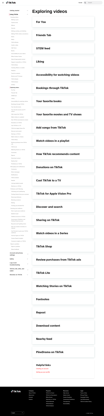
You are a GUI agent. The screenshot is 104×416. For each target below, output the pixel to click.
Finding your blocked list (17, 205)
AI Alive (13, 84)
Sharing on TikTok (15, 134)
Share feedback (15, 249)
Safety (12, 259)
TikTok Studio (14, 79)
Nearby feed (14, 161)
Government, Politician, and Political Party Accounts (18, 220)
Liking (12, 98)
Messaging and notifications (18, 166)
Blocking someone (16, 200)
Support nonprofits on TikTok (18, 62)
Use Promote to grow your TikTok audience (19, 231)
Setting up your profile (43, 372)
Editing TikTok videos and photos (19, 33)
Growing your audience (16, 208)
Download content (16, 158)
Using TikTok (14, 14)
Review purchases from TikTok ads (19, 143)
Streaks (13, 180)
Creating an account (42, 368)
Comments (14, 169)
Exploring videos (15, 87)
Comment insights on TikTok (18, 241)
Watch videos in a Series (17, 136)
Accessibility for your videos (18, 53)
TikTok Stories (14, 42)
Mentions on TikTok (16, 186)
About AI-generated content (18, 59)
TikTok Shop (14, 139)
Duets (12, 36)
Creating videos (14, 17)
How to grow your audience (18, 211)
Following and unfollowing (18, 191)
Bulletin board (14, 213)
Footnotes (14, 152)
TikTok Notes (14, 64)
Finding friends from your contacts (20, 194)
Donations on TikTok (16, 122)
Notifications (14, 174)
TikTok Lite (14, 146)
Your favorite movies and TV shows (18, 110)
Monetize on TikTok (16, 274)
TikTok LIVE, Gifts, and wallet (17, 270)
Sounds (13, 28)
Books (13, 50)
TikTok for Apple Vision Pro (18, 128)
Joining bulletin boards (17, 183)
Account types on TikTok (17, 235)
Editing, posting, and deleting (18, 31)
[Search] (85, 2)
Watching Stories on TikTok (18, 149)
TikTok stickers (15, 177)
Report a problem (15, 244)
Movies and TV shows (16, 76)
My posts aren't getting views (18, 223)
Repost (13, 155)
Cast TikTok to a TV (16, 125)
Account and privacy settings (16, 254)
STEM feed (14, 95)
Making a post (14, 19)
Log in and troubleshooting (15, 264)
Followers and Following (17, 189)
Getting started (14, 10)
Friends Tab (14, 92)
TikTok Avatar (14, 81)
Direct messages (15, 172)
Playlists (13, 70)
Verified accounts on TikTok (18, 216)
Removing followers (16, 197)
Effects (13, 25)
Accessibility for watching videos (19, 101)
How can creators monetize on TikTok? (18, 227)
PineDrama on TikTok (16, 163)
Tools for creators (15, 73)
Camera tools (14, 22)
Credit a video (14, 45)
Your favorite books (16, 107)
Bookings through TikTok (17, 104)
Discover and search (16, 131)
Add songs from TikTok (17, 114)
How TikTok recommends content (19, 119)
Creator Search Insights (17, 238)
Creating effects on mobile (18, 67)
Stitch (12, 39)
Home (80, 2)
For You (13, 90)
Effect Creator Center (16, 56)
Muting (13, 202)
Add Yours (14, 48)
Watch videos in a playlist (17, 117)
